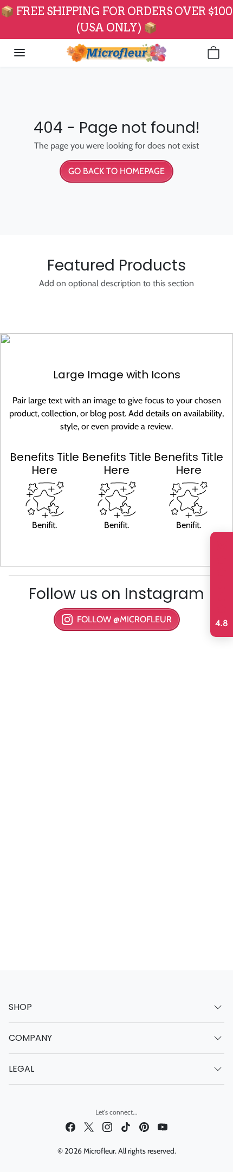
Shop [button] (20, 1007)
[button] (20, 52)
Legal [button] (21, 1068)
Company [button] (30, 1038)
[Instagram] (107, 1127)
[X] (89, 1127)
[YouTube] (162, 1127)
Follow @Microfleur (124, 619)
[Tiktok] (125, 1127)
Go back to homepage (116, 171)
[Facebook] (70, 1127)
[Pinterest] (144, 1127)
